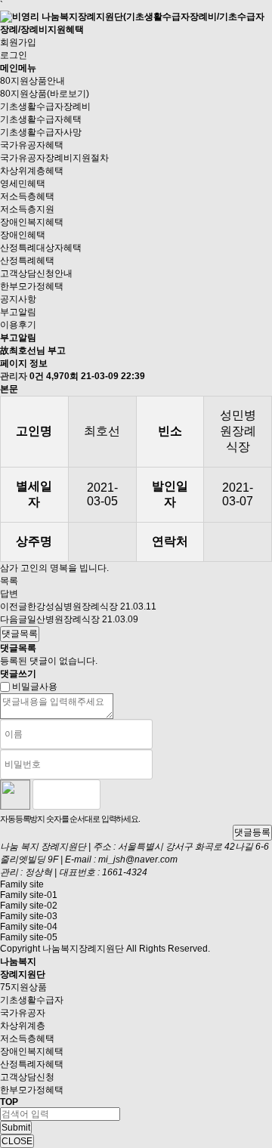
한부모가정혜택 (31, 286)
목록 (9, 581)
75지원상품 (23, 987)
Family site (22, 884)
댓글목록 (20, 633)
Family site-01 (28, 895)
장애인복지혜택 (31, 222)
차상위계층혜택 (31, 170)
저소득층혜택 (27, 196)
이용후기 (18, 324)
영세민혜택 (22, 183)
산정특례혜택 (27, 260)
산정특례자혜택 (31, 1064)
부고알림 (18, 312)
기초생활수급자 (31, 1000)
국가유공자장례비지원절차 (54, 158)
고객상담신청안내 (36, 273)
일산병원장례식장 (63, 619)
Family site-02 (28, 905)
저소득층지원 (27, 209)
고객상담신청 (27, 1077)
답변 (9, 593)
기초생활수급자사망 (41, 132)
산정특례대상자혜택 (41, 247)
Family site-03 (28, 916)
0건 (36, 376)
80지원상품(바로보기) (44, 93)
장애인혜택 (22, 235)
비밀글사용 (34, 686)
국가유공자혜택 (31, 145)
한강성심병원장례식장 (72, 606)
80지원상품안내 (32, 81)
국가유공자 (22, 1013)
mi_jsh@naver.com (138, 859)
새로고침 (150, 794)
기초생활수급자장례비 (45, 106)
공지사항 (18, 299)
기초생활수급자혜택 (41, 119)
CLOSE (17, 1141)
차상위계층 (22, 1025)
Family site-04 (28, 926)
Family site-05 (28, 937)
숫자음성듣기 (118, 794)
